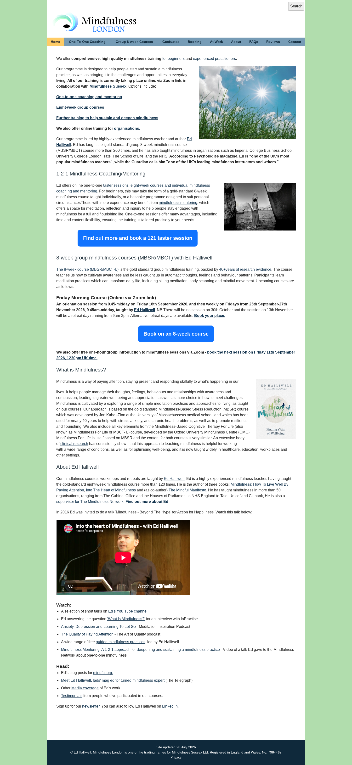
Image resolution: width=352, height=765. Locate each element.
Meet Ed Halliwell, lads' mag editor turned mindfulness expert (113, 680)
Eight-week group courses (80, 107)
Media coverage (85, 688)
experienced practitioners (214, 58)
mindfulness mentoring (178, 203)
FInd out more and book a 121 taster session (137, 238)
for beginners (173, 58)
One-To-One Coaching (87, 42)
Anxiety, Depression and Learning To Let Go (98, 626)
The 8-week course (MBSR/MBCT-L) (87, 269)
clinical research (74, 444)
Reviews (273, 42)
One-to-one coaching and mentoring (89, 97)
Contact (294, 42)
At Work (216, 42)
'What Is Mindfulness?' (126, 619)
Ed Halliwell (144, 310)
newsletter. (91, 706)
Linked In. (170, 706)
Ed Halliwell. (174, 479)
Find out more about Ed (146, 502)
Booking (195, 42)
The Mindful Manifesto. (187, 490)
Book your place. (209, 316)
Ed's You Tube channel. (128, 611)
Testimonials (71, 696)
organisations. (127, 128)
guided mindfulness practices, (121, 642)
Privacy (176, 757)
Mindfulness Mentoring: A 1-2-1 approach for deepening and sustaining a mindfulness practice (140, 649)
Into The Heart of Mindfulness (111, 490)
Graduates (170, 42)
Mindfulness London (85, 17)
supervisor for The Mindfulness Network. (90, 502)
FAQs (253, 42)
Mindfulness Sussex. (108, 86)
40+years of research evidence (245, 269)
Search (296, 6)
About (236, 42)
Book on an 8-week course (176, 334)
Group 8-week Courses (134, 42)
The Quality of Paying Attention (87, 634)
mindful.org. (103, 673)
